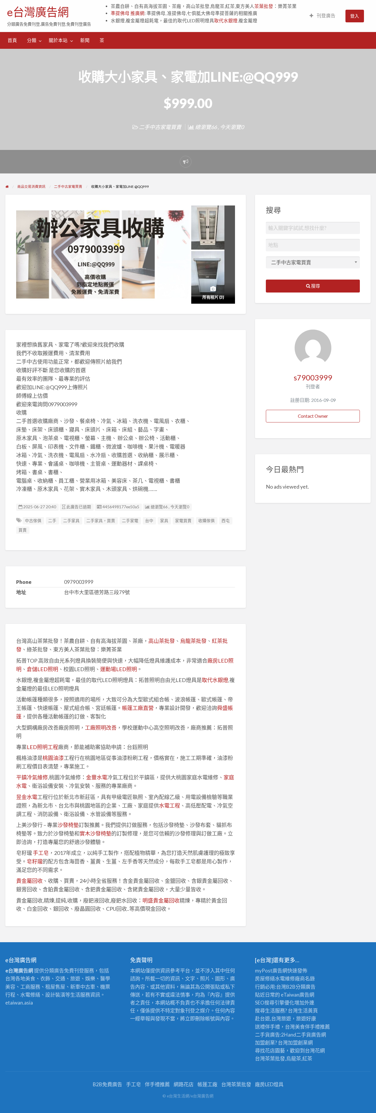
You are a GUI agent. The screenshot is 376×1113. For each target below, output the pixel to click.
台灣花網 (315, 1050)
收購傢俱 (206, 520)
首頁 (12, 40)
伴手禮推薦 (157, 1084)
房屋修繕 (265, 978)
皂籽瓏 (35, 861)
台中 (149, 520)
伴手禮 (312, 1027)
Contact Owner (313, 416)
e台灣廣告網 (38, 12)
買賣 (23, 530)
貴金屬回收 (29, 881)
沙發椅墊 (68, 825)
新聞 (85, 40)
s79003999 (313, 377)
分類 (31, 40)
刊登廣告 (325, 15)
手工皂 (41, 853)
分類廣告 (305, 987)
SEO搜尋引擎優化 (274, 1003)
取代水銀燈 (226, 20)
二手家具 (71, 520)
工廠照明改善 (101, 727)
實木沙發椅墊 (95, 833)
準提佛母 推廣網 (128, 13)
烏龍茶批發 (193, 641)
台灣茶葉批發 (270, 1058)
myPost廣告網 (271, 970)
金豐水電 (96, 777)
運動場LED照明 (118, 669)
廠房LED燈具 (269, 1084)
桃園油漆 (53, 758)
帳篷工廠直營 (138, 708)
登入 (354, 16)
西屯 (225, 520)
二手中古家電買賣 (160, 127)
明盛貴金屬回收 (160, 900)
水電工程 (169, 805)
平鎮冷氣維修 (32, 777)
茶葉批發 (263, 6)
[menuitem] (322, 16)
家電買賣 (183, 520)
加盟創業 (298, 1043)
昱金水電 (26, 797)
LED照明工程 (42, 747)
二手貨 (303, 1035)
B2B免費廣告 (107, 1084)
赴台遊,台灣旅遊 (273, 1018)
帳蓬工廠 (207, 1084)
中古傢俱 (33, 520)
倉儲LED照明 (42, 669)
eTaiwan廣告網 (297, 995)
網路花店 (184, 1084)
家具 (164, 520)
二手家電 (130, 520)
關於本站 (58, 40)
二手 (52, 520)
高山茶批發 (161, 641)
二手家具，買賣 (100, 520)
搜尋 (315, 285)
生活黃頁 (308, 1010)
